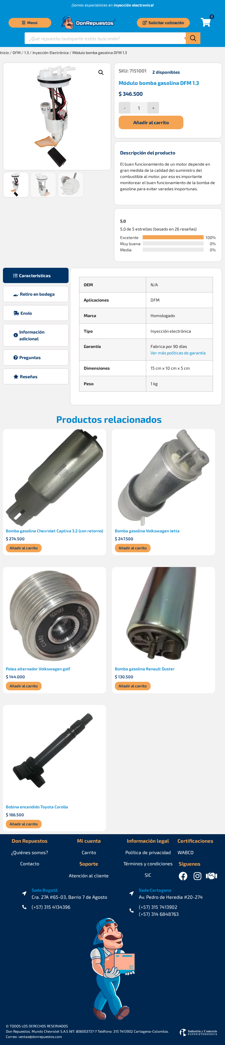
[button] (101, 72)
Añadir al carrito (151, 122)
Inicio (4, 52)
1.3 (26, 52)
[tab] (36, 275)
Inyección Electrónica (51, 52)
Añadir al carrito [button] (24, 548)
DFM (17, 52)
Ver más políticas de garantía (178, 352)
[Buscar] (193, 38)
